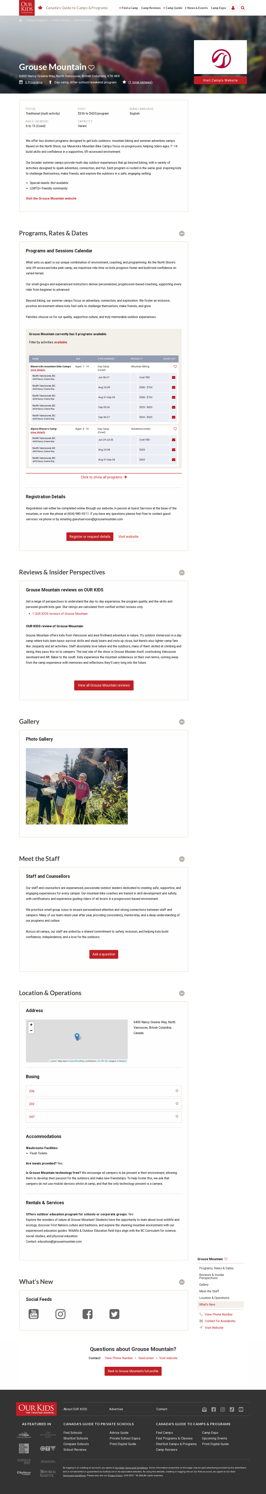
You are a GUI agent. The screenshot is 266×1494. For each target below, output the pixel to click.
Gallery (204, 1284)
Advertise (116, 1409)
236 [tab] (31, 1091)
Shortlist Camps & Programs (176, 1444)
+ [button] (31, 1024)
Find (130, 8)
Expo (218, 8)
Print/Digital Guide (123, 1444)
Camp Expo (210, 1433)
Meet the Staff (209, 1291)
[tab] (103, 232)
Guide (174, 8)
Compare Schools (76, 1444)
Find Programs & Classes (174, 1438)
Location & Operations (214, 1298)
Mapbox (123, 1060)
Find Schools (72, 1433)
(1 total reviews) (140, 82)
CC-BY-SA (102, 1060)
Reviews (151, 8)
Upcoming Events (214, 1438)
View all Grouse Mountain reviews (104, 685)
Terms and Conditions (74, 1475)
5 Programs (33, 82)
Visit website (128, 537)
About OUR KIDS (75, 1409)
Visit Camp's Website (220, 80)
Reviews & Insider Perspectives (211, 1276)
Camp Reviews (166, 1450)
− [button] (31, 1030)
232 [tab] (31, 1104)
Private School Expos (125, 1438)
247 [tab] (31, 1117)
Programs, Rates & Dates (216, 1268)
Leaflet (53, 1060)
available (60, 342)
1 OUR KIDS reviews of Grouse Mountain (60, 614)
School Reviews (75, 1450)
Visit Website (214, 1328)
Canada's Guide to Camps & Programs (193, 1424)
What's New (207, 1304)
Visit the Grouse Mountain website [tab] (51, 198)
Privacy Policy (115, 1475)
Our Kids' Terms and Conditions (131, 1468)
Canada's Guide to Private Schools (98, 1424)
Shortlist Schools (75, 1438)
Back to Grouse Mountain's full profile (133, 1371)
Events (197, 8)
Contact (161, 1409)
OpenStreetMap (77, 1060)
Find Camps (164, 1433)
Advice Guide (119, 1433)
